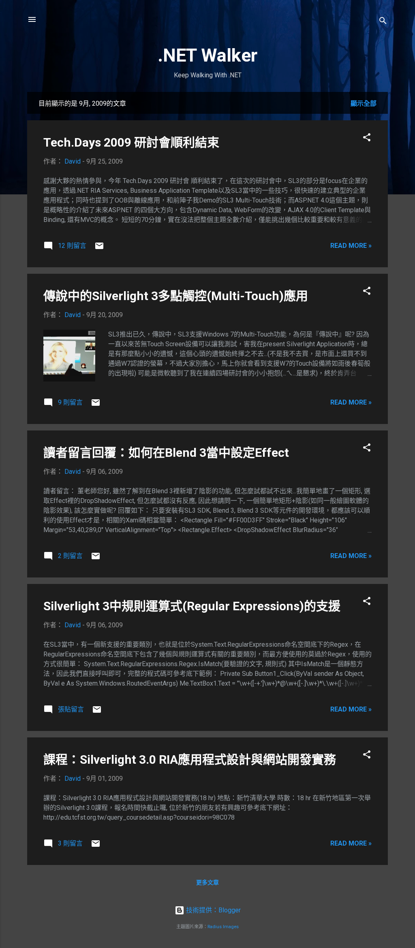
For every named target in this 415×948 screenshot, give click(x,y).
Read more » (351, 245)
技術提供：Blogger (212, 910)
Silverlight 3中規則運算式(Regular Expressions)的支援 (191, 606)
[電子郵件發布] (99, 248)
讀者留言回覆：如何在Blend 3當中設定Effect (166, 452)
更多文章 (207, 882)
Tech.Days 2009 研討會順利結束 (131, 142)
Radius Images (223, 926)
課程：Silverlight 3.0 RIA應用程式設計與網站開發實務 (189, 759)
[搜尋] (383, 22)
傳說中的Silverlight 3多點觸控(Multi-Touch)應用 (175, 296)
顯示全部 (363, 103)
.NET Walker (207, 55)
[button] (367, 138)
